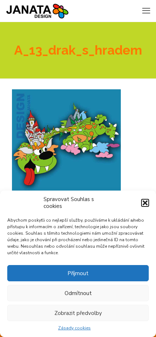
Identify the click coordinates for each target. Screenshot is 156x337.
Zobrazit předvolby (78, 313)
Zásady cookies (74, 328)
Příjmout (78, 273)
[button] (145, 202)
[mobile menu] (146, 11)
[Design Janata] (37, 11)
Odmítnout (78, 293)
